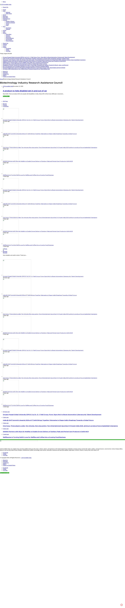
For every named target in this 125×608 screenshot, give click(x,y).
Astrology (8, 37)
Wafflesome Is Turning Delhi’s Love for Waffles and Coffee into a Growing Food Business (25, 62)
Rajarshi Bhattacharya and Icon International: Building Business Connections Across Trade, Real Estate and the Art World (34, 67)
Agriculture (8, 34)
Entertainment (6, 18)
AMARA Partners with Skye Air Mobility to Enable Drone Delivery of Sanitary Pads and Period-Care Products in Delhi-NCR (34, 61)
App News (8, 27)
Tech (4, 26)
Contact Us (6, 74)
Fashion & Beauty (10, 22)
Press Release (9, 40)
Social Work (9, 39)
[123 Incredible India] (5, 4)
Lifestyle (5, 20)
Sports (4, 30)
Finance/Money (10, 38)
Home (4, 9)
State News (9, 13)
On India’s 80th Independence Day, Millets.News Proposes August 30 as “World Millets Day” (26, 69)
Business (5, 16)
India (4, 11)
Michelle (5, 252)
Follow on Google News (9, 76)
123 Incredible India (8, 86)
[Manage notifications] (121, 605)
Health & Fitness (10, 21)
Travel (7, 24)
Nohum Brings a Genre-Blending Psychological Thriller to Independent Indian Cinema (25, 63)
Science (8, 35)
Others (4, 33)
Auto (4, 31)
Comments (5, 106)
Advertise (5, 72)
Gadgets (8, 29)
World (4, 15)
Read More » (6, 96)
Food (7, 25)
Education (5, 17)
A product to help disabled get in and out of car (25, 91)
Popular (5, 105)
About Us (5, 71)
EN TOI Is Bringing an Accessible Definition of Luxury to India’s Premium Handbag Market (26, 66)
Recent (5, 103)
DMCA (4, 75)
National (8, 12)
